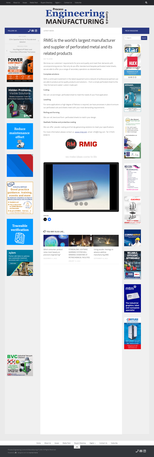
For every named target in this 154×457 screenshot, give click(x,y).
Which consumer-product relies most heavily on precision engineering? (53, 252)
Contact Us (68, 3)
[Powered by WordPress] (15, 452)
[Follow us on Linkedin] (36, 30)
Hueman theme (33, 452)
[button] (76, 204)
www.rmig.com (81, 132)
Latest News (48, 31)
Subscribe (78, 3)
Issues (25, 3)
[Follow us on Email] (32, 30)
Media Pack (34, 3)
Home (8, 3)
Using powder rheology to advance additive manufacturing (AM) (103, 252)
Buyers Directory (46, 3)
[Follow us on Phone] (29, 30)
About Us (16, 3)
